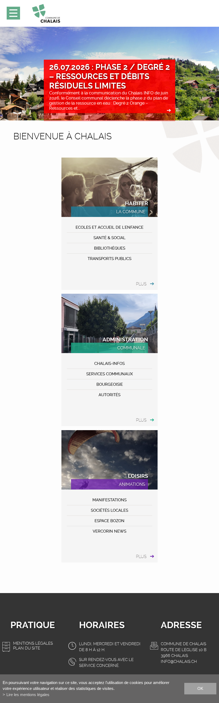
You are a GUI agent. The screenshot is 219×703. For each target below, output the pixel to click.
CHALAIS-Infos (109, 363)
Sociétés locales (109, 510)
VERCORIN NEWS (109, 531)
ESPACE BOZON (109, 520)
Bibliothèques (109, 248)
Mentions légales (33, 643)
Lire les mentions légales (27, 694)
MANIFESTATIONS (109, 500)
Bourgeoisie (109, 384)
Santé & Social (109, 237)
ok (200, 688)
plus (141, 283)
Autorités (109, 394)
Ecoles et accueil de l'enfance (109, 227)
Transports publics (109, 258)
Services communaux (109, 374)
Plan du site (26, 648)
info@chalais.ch (179, 661)
